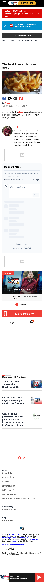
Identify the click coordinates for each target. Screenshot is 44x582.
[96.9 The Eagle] (22, 3)
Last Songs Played (8, 41)
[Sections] (4, 3)
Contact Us (7, 473)
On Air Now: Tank (22, 289)
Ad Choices (33, 539)
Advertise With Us (9, 509)
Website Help (7, 520)
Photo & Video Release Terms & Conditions (20, 498)
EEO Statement (8, 486)
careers (15, 541)
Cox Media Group (15, 534)
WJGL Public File (9, 490)
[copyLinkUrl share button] (21, 98)
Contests (28, 41)
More (36, 41)
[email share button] (15, 98)
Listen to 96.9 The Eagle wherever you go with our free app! (19, 14)
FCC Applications (9, 494)
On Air (20, 41)
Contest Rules (8, 481)
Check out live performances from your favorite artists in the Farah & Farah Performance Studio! (13, 419)
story (20, 112)
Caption (35, 91)
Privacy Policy (25, 538)
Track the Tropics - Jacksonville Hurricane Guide (12, 384)
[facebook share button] (4, 98)
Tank (7, 103)
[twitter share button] (10, 98)
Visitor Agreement (9, 538)
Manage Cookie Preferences (13, 544)
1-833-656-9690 (23, 313)
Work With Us (8, 477)
